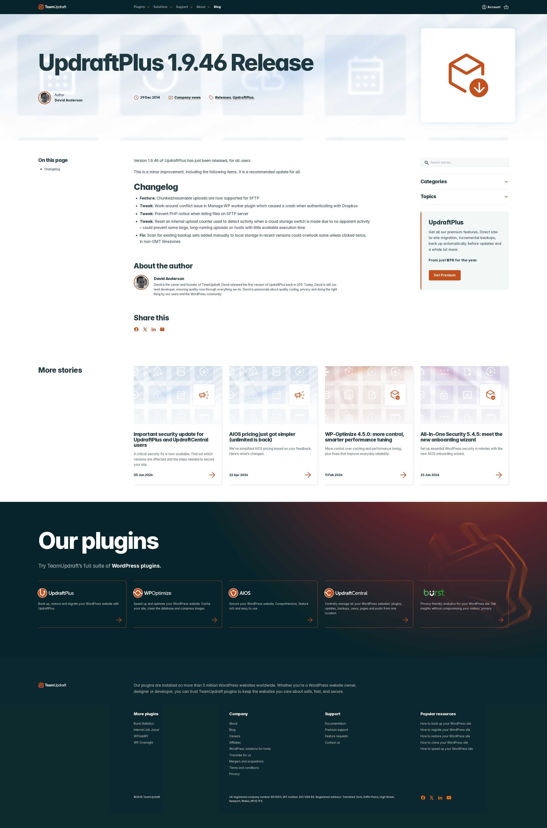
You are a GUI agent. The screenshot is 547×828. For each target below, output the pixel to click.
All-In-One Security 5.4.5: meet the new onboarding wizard (462, 437)
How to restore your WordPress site (445, 736)
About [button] (201, 7)
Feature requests (336, 736)
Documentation (335, 723)
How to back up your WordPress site (446, 723)
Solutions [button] (160, 7)
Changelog (52, 169)
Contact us (332, 742)
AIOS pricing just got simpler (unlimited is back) (262, 437)
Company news (187, 97)
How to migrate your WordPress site (445, 729)
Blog (217, 7)
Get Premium (445, 275)
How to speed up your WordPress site (447, 748)
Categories (434, 181)
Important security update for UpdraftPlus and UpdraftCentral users (171, 439)
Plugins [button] (139, 7)
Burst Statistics (144, 723)
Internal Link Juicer (146, 729)
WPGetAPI (141, 736)
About (233, 723)
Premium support (336, 729)
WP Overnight (143, 742)
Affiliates (235, 742)
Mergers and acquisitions (246, 761)
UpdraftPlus (243, 97)
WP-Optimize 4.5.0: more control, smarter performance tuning (364, 437)
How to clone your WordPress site (444, 742)
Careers (234, 736)
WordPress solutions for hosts (250, 748)
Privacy (234, 774)
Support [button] (182, 7)
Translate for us (240, 755)
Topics (428, 196)
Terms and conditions (244, 767)
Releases (223, 97)
